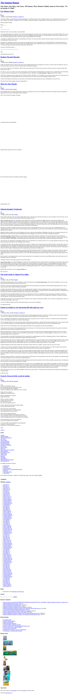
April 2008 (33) (6, 523)
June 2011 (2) (6, 484)
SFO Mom (3, 457)
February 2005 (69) (7, 570)
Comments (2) (21, 16)
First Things (3, 446)
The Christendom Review (6, 437)
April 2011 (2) (6, 487)
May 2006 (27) (6, 552)
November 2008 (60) (7, 515)
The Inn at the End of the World (7, 450)
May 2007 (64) (6, 537)
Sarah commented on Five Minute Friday (12, 606)
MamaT (2, 15)
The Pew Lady (4, 454)
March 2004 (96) (6, 583)
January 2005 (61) (7, 571)
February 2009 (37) (7, 511)
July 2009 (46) (6, 505)
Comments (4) (22, 312)
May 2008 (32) (6, 522)
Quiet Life (3, 456)
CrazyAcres (3, 438)
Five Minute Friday (7, 11)
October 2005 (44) (7, 560)
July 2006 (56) (6, 549)
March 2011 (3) (6, 488)
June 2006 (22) (6, 550)
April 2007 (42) (6, 538)
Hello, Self (3, 448)
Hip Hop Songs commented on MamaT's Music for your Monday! (17, 610)
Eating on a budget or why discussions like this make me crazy (22, 307)
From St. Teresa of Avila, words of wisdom (15, 376)
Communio (5, 467)
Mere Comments (4, 451)
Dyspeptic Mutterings (5, 443)
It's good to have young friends (9, 628)
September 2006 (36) (7, 547)
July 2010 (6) (6, 490)
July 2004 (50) (6, 579)
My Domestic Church (5, 452)
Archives (2, 430)
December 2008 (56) (7, 514)
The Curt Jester (4, 440)
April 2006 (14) (6, 553)
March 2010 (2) (6, 495)
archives (24, 690)
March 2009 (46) (6, 510)
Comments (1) (21, 62)
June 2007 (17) (6, 536)
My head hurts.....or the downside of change (12, 630)
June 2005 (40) (6, 565)
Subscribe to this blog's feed (18, 591)
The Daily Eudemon (5, 441)
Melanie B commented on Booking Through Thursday (14, 607)
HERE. (40, 475)
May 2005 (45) (6, 566)
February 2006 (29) (7, 555)
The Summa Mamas (10, 2)
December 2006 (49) (7, 543)
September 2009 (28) (7, 503)
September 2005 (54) (7, 561)
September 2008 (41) (7, 517)
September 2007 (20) (7, 532)
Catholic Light (6, 465)
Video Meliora (4, 458)
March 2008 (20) (6, 525)
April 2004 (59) (6, 582)
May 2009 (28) (6, 507)
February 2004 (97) (7, 585)
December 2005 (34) (7, 558)
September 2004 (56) (7, 576)
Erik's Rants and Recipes (6, 445)
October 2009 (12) (7, 501)
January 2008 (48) (7, 527)
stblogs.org (5, 470)
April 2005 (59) (6, 567)
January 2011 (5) (6, 489)
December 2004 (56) (7, 572)
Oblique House (4, 453)
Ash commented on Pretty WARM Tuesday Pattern (14, 609)
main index (14, 690)
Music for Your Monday (9, 84)
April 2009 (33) (6, 509)
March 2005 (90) (6, 569)
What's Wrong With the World (7, 459)
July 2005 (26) (6, 564)
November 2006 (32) (7, 544)
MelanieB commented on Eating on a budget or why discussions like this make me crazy (22, 608)
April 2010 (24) (6, 494)
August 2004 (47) (7, 577)
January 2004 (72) (7, 586)
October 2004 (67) (7, 575)
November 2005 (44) (7, 559)
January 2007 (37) (7, 542)
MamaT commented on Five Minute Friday (12, 604)
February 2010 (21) (7, 496)
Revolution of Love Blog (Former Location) (12, 469)
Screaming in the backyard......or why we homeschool (14, 629)
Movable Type (9, 692)
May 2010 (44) (6, 493)
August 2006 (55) (7, 548)
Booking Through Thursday (10, 57)
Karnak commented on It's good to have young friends (14, 612)
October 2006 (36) (7, 545)
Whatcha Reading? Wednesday (11, 209)
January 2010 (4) (6, 498)
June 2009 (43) (6, 506)
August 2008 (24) (7, 518)
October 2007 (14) (7, 531)
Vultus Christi (6, 473)
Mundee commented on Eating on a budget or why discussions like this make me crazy (21, 614)
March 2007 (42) (6, 539)
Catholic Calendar (4, 436)
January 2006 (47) (7, 556)
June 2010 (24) (6, 492)
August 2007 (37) (7, 533)
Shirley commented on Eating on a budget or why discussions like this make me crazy (21, 613)
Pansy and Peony (7, 468)
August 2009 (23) (7, 504)
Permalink (15, 16)
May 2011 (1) (6, 485)
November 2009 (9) (7, 500)
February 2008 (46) (7, 526)
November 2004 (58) (7, 574)
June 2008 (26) (6, 521)
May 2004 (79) (6, 581)
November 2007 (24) (7, 530)
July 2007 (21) (6, 534)
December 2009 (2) (7, 499)
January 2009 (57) (7, 512)
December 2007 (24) (7, 528)
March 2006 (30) (6, 554)
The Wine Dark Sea (5, 461)
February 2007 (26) (7, 541)
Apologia (3, 435)
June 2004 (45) (6, 580)
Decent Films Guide (5, 442)
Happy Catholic (4, 447)
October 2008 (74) (7, 516)
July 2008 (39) (6, 520)
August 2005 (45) (7, 563)
